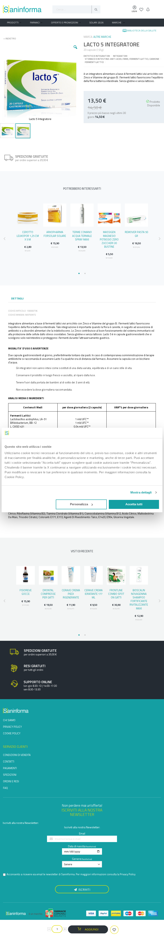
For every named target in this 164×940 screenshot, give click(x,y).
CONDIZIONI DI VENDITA (17, 755)
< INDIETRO (8, 38)
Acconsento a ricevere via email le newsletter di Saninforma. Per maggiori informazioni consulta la (71, 874)
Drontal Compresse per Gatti (48, 593)
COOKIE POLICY (11, 733)
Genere (76, 859)
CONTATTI (8, 762)
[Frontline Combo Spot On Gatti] (116, 575)
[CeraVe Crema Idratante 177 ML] (93, 575)
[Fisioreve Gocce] (25, 575)
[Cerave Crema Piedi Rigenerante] (71, 575)
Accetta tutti (133, 504)
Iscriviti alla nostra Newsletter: (21, 823)
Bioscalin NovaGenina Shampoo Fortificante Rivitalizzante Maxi (139, 599)
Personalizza (79, 504)
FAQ (5, 788)
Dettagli (17, 298)
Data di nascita (76, 846)
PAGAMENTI (10, 768)
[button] (75, 50)
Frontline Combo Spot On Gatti (116, 593)
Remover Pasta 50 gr (136, 234)
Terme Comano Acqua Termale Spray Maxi (82, 235)
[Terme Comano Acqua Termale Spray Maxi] (82, 215)
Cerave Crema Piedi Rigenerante (71, 593)
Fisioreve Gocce (26, 592)
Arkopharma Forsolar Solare (55, 234)
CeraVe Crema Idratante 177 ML (93, 593)
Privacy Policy (127, 874)
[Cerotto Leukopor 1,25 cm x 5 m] (27, 215)
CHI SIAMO (9, 720)
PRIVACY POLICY (12, 727)
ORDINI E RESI (11, 781)
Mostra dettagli (141, 492)
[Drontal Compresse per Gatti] (48, 575)
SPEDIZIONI (9, 775)
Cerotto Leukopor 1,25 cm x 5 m (28, 235)
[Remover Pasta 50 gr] (136, 215)
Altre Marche (102, 37)
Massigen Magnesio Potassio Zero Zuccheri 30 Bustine (109, 239)
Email (82, 833)
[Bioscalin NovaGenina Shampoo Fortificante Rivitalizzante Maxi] (139, 575)
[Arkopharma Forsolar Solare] (54, 215)
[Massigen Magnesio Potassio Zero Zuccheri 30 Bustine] (109, 215)
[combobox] (76, 9)
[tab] (17, 298)
